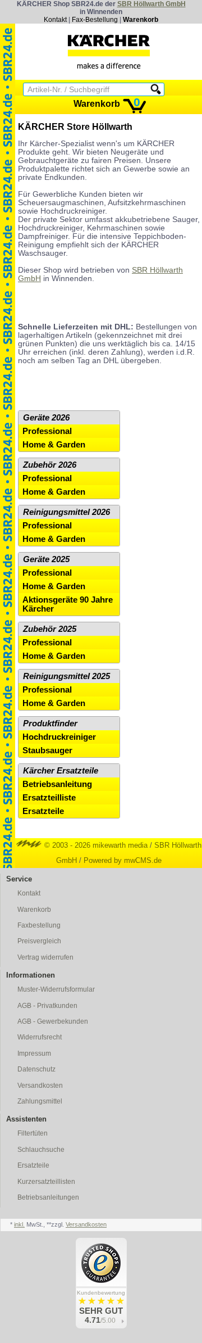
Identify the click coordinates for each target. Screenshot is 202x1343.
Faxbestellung (39, 925)
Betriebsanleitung (57, 784)
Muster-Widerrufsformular (56, 989)
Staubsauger (47, 750)
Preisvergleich (39, 941)
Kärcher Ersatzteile (60, 770)
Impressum (34, 1053)
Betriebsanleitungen (48, 1197)
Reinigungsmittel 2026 (66, 512)
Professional (47, 431)
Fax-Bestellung (95, 20)
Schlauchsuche (41, 1150)
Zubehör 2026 (49, 464)
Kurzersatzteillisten (46, 1182)
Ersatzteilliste (49, 797)
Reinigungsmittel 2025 (66, 676)
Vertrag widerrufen (45, 957)
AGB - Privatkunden (47, 1006)
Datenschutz (36, 1069)
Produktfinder (50, 723)
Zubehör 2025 (49, 629)
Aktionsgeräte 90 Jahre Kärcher (67, 604)
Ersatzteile (43, 811)
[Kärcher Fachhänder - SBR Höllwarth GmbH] (109, 52)
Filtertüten (32, 1133)
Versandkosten (40, 1085)
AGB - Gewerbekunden (52, 1021)
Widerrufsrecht (39, 1037)
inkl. (19, 1224)
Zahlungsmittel (39, 1101)
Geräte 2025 (46, 559)
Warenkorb (140, 20)
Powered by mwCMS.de (123, 860)
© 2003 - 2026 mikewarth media (95, 845)
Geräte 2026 (46, 417)
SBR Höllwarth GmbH (151, 4)
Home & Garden (53, 444)
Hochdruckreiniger (59, 736)
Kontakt (55, 20)
